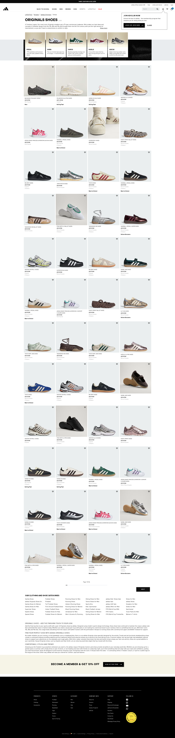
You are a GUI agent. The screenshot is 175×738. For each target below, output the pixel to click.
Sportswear (129, 609)
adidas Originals (46, 15)
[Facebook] (127, 699)
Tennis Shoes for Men (92, 601)
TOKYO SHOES (92, 183)
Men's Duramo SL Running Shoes (74, 614)
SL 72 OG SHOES (125, 311)
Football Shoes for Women (53, 614)
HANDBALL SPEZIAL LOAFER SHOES (130, 226)
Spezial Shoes (29, 614)
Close (149, 25)
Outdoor (54, 713)
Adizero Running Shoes (72, 604)
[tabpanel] (87, 330)
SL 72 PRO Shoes (125, 565)
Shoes (55, 15)
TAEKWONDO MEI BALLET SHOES (33, 227)
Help (109, 699)
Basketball (55, 707)
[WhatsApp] (127, 708)
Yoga (53, 710)
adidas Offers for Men (113, 606)
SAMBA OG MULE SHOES (95, 98)
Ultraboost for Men (71, 612)
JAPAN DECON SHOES (62, 183)
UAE (74, 733)
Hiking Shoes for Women (93, 612)
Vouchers (110, 710)
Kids (72, 705)
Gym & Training (56, 718)
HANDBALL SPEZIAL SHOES (63, 139)
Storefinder (110, 718)
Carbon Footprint (93, 707)
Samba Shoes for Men (32, 606)
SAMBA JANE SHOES (126, 269)
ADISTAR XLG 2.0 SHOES (127, 97)
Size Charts (110, 713)
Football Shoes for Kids (52, 612)
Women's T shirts (131, 614)
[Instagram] (127, 702)
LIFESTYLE (28, 15)
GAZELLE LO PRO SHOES (127, 354)
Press (90, 705)
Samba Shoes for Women (33, 604)
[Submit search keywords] (157, 9)
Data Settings (65, 733)
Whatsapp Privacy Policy (114, 721)
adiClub (91, 710)
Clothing (36, 702)
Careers (91, 702)
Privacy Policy (90, 733)
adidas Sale (109, 601)
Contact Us (110, 716)
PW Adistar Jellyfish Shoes (64, 98)
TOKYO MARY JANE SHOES (31, 353)
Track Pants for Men (132, 612)
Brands (36, 15)
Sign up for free (111, 664)
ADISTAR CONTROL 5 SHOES (32, 269)
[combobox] (151, 9)
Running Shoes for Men (72, 599)
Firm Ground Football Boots (54, 606)
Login (172, 5)
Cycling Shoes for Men (93, 614)
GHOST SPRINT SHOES (126, 438)
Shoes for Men (130, 599)
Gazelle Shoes (29, 612)
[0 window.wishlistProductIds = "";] (167, 9)
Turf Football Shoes (51, 604)
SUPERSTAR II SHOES (94, 140)
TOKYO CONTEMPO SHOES (63, 523)
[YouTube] (127, 705)
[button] (43, 9)
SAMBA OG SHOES (29, 478)
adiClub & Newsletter (113, 707)
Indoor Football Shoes (52, 609)
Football (54, 699)
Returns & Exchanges (113, 705)
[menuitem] (43, 9)
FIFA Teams (109, 612)
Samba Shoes (29, 599)
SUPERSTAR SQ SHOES (62, 270)
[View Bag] (171, 9)
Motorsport (55, 702)
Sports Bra (89, 604)
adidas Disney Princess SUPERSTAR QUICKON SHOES (39, 140)
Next (143, 589)
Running (54, 705)
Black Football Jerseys (93, 609)
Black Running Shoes (72, 609)
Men (72, 699)
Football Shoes (50, 599)
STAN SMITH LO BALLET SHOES (64, 226)
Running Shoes (70, 601)
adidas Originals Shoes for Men (34, 601)
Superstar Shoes (30, 609)
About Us (91, 699)
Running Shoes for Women (73, 606)
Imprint (111, 733)
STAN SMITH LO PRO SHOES (64, 438)
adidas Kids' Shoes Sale (113, 599)
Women (72, 702)
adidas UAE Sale (111, 604)
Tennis (54, 716)
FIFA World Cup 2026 (112, 609)
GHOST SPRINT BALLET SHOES (128, 139)
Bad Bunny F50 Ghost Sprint (33, 98)
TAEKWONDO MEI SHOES (95, 226)
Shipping (110, 702)
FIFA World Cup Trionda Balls (115, 614)
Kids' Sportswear (91, 606)
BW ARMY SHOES (29, 183)
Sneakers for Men (131, 604)
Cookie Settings (81, 733)
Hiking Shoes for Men (92, 599)
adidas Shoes (130, 601)
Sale (72, 707)
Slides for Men (130, 606)
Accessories (37, 705)
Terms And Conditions (101, 733)
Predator (48, 601)
